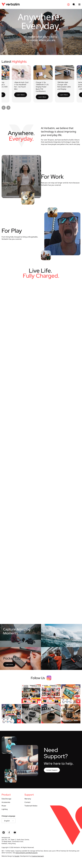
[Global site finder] (68, 4)
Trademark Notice (30, 806)
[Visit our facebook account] (9, 834)
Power (4, 806)
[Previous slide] (4, 108)
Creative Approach (37, 856)
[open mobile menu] (78, 4)
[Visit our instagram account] (4, 834)
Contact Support (51, 770)
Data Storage (6, 799)
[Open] (11, 694)
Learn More (14, 95)
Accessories (6, 802)
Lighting (5, 809)
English (7, 821)
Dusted (16, 856)
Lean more (9, 664)
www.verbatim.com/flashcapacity (26, 853)
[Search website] (74, 4)
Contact (27, 802)
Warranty (27, 799)
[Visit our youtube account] (15, 834)
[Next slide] (8, 108)
